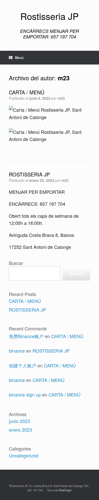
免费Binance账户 (26, 336)
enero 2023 (20, 429)
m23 (64, 78)
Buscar (16, 263)
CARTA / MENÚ (26, 92)
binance (17, 350)
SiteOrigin (65, 490)
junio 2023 (19, 421)
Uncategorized (23, 455)
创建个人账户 (22, 365)
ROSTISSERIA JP (29, 174)
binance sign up (25, 394)
